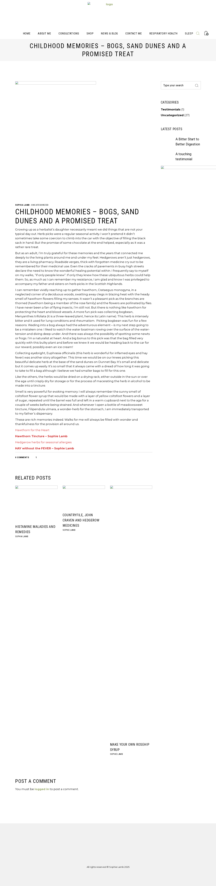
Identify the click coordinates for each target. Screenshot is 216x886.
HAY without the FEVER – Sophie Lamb (44, 448)
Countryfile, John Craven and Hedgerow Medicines (81, 520)
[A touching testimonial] (166, 651)
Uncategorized (39, 205)
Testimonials (171, 109)
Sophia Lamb (22, 205)
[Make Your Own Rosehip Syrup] (131, 612)
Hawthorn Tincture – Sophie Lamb (41, 436)
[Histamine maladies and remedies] (36, 503)
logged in (42, 789)
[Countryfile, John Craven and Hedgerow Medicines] (84, 497)
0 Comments (22, 457)
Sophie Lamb (69, 530)
